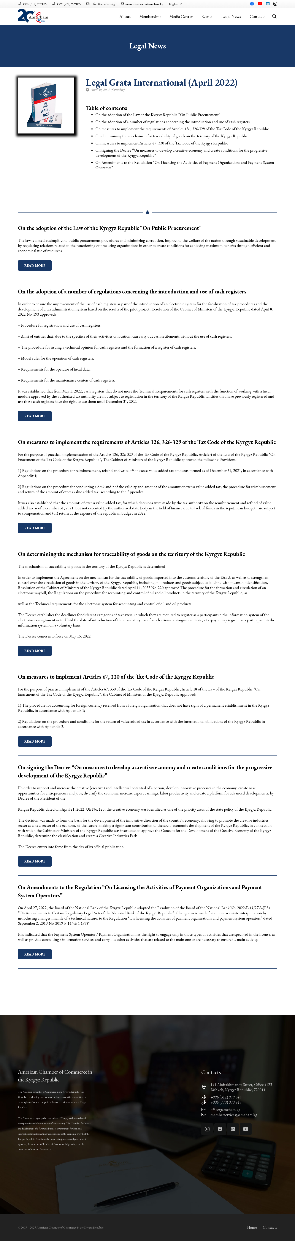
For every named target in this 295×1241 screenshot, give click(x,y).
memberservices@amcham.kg (234, 1114)
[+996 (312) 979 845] (206, 1097)
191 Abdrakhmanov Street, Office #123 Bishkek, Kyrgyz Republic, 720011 (241, 1087)
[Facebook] (252, 4)
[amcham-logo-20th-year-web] (33, 16)
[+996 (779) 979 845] (206, 1102)
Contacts (270, 1227)
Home (252, 1227)
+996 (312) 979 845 (226, 1097)
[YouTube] (260, 4)
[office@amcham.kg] (206, 1109)
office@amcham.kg (225, 1109)
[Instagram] (275, 4)
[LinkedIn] (268, 4)
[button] (175, 4)
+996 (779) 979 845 (226, 1102)
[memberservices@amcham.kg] (206, 1114)
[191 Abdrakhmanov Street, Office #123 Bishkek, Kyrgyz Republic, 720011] (206, 1087)
